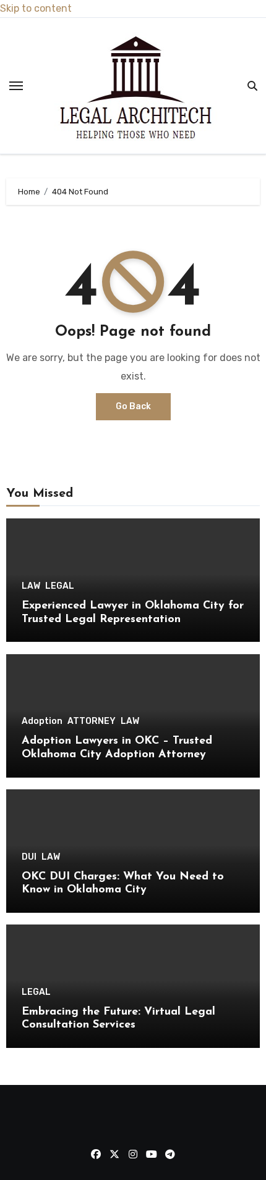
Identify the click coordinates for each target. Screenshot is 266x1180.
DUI (29, 857)
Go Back (133, 406)
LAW (31, 586)
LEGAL (59, 586)
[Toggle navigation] (16, 85)
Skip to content (36, 8)
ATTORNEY (91, 721)
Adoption (42, 721)
